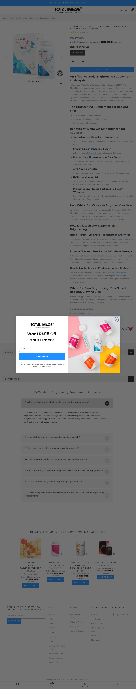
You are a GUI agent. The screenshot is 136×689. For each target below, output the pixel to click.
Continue (42, 356)
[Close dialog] (116, 319)
